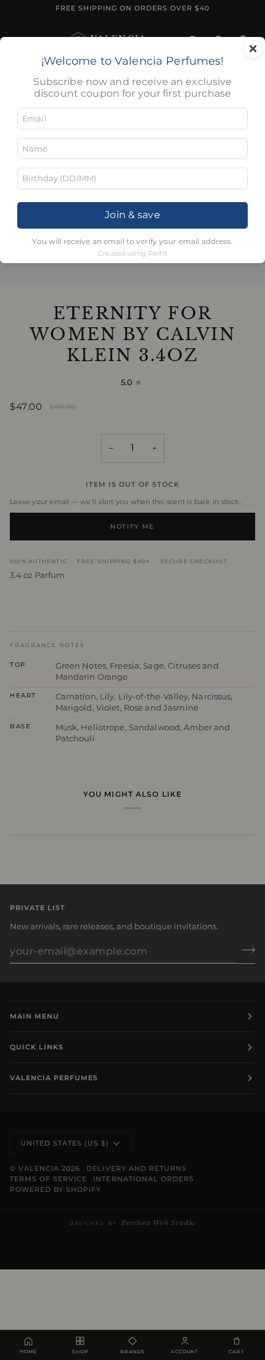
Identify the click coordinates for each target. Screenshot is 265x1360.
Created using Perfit (132, 253)
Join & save (132, 215)
